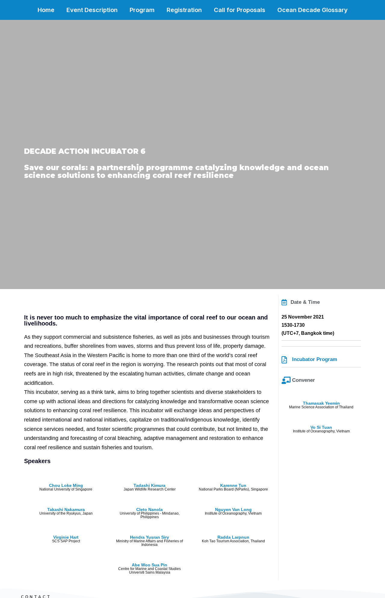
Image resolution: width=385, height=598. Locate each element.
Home (46, 10)
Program (142, 10)
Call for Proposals (239, 10)
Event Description (92, 10)
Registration (184, 10)
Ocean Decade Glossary (312, 10)
